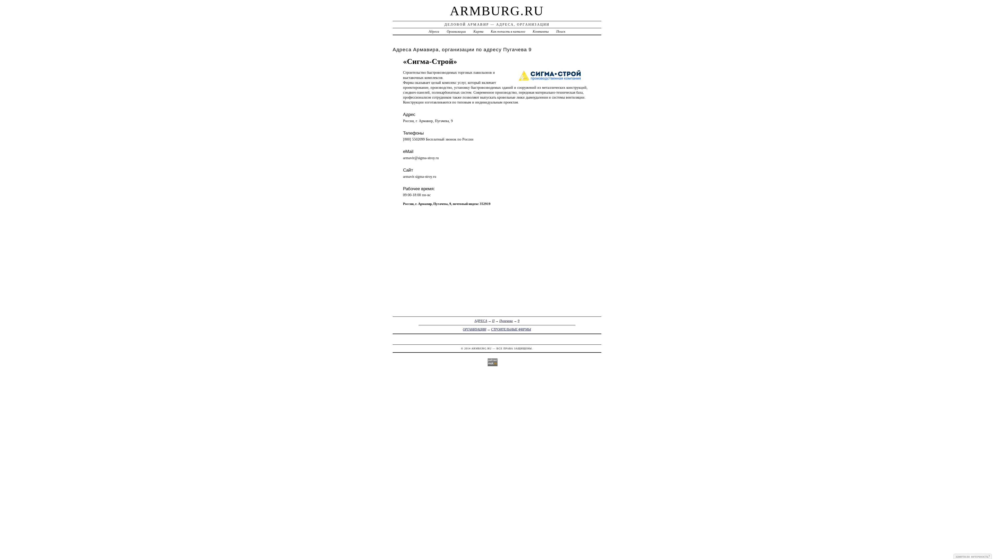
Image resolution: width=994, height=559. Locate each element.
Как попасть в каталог (508, 31)
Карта (478, 31)
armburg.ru (497, 11)
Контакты (541, 31)
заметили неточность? (972, 556)
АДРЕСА (480, 321)
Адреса (434, 31)
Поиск (560, 31)
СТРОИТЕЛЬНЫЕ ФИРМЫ (511, 329)
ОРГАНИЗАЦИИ (474, 329)
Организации (456, 31)
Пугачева (506, 321)
